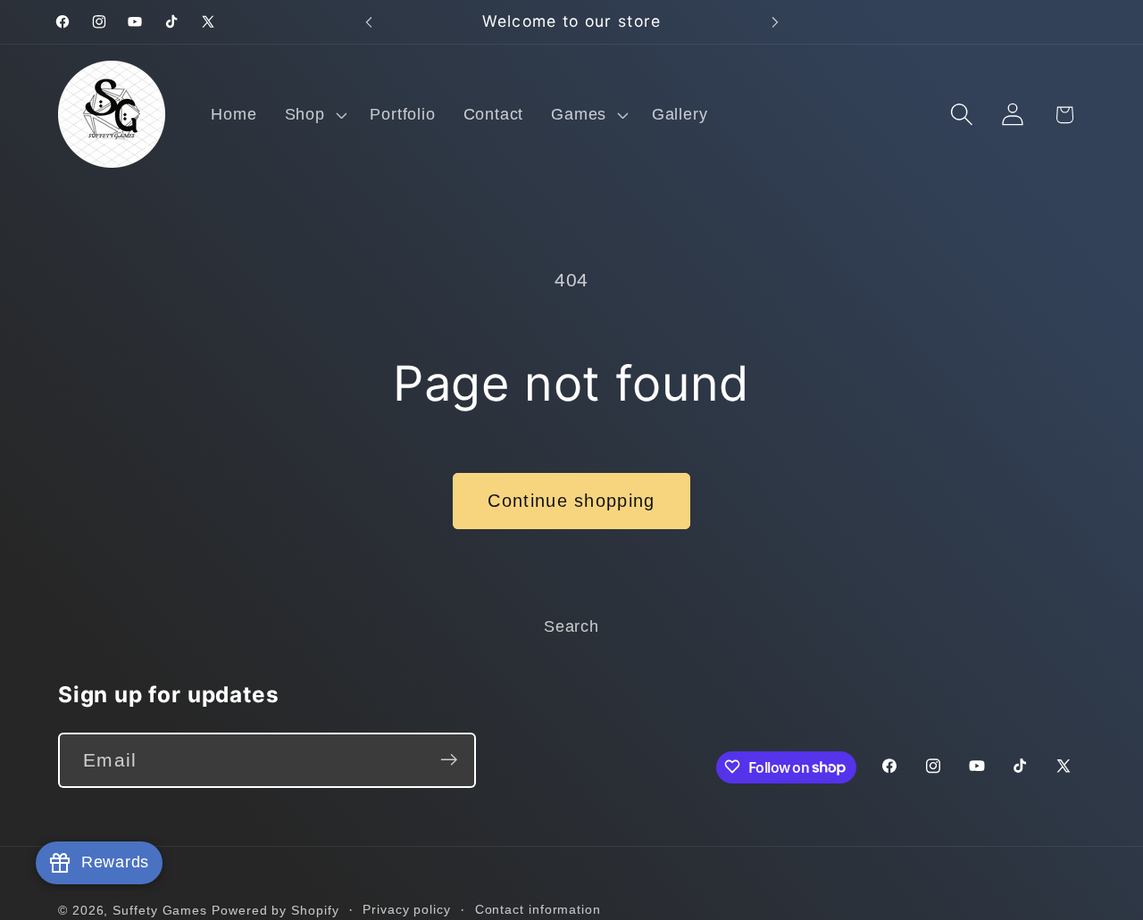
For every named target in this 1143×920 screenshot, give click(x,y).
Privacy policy (407, 908)
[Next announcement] (775, 22)
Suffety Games (160, 909)
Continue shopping (571, 500)
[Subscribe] (448, 760)
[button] (313, 114)
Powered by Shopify (275, 909)
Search (571, 626)
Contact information (538, 908)
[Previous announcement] (368, 22)
